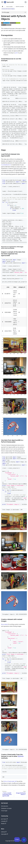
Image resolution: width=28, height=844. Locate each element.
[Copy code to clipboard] (25, 64)
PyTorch (20, 756)
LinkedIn (3, 821)
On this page (5, 12)
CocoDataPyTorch (6, 165)
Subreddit (4, 834)
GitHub (3, 832)
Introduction (4, 806)
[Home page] (2, 6)
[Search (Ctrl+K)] (25, 2)
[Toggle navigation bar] (2, 2)
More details (4, 624)
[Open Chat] (24, 840)
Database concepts (6, 808)
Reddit (3, 823)
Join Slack (3, 819)
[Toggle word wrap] (22, 64)
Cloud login (4, 810)
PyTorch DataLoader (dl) (10, 781)
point (16, 53)
